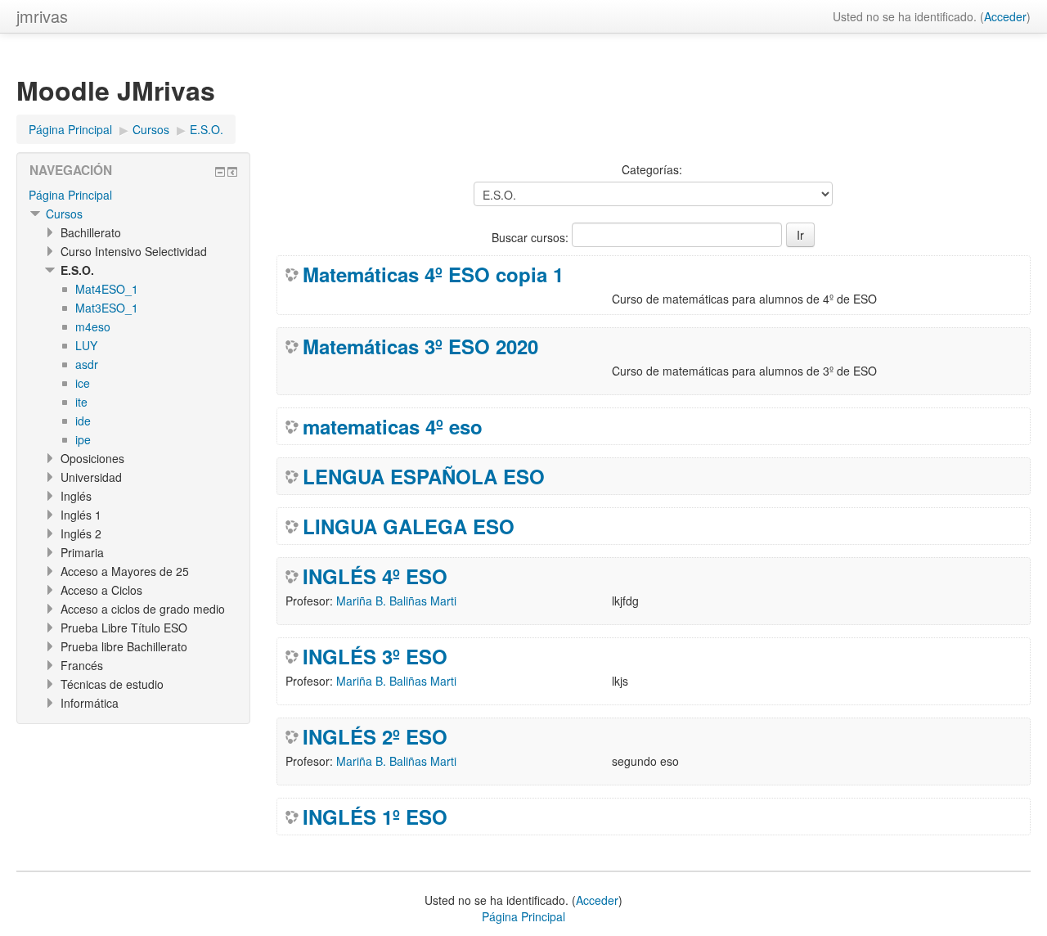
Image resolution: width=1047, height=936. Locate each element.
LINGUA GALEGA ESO (409, 526)
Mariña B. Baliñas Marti (396, 600)
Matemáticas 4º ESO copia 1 (433, 274)
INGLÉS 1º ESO (375, 816)
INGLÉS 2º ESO (375, 736)
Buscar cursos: (532, 237)
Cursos (64, 213)
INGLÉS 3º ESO (375, 656)
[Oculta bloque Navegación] (220, 172)
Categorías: (652, 169)
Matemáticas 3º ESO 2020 (420, 346)
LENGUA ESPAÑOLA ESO (424, 476)
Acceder (1005, 16)
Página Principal (70, 195)
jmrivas (42, 16)
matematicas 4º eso (393, 426)
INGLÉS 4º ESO (375, 576)
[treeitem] (133, 195)
